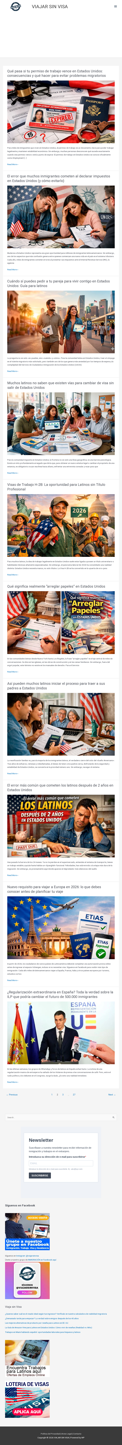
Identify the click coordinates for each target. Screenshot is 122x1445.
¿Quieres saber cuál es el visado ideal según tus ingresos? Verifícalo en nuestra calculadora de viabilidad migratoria (56, 1314)
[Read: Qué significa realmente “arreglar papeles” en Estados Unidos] (61, 622)
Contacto (77, 1434)
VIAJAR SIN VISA (50, 6)
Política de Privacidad (51, 1434)
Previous (12, 1094)
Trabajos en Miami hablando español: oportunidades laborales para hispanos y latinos (42, 1332)
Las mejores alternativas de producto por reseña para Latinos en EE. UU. (37, 1323)
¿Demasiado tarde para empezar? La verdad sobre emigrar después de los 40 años (42, 1318)
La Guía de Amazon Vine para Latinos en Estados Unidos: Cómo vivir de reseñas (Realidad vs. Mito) (48, 1327)
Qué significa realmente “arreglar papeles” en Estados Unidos (56, 586)
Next (112, 1094)
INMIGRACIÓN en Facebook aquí (42, 1260)
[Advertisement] (61, 35)
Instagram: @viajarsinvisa (27, 1256)
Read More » (12, 164)
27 (74, 1094)
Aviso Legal (66, 1434)
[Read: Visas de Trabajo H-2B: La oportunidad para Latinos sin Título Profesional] (61, 525)
